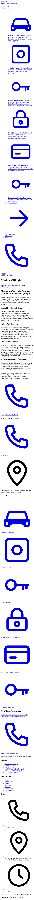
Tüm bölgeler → (9, 790)
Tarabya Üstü (10, 715)
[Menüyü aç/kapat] (11, 274)
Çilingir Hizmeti (9, 767)
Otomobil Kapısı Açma (11, 764)
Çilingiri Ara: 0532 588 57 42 (9, 415)
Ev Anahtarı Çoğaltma (11, 772)
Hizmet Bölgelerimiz (14, 285)
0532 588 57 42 (9, 827)
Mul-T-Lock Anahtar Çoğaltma (10, 672)
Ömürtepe (4, 716)
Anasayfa (7, 6)
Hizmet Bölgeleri (10, 234)
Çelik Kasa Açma (10, 765)
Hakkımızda (8, 236)
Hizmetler (7, 8)
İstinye (23, 716)
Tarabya (3, 715)
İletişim (7, 237)
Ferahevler (24, 715)
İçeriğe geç (4, 1)
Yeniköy (18, 716)
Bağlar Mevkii (11, 716)
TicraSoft (20, 897)
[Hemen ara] (17, 751)
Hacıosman (17, 715)
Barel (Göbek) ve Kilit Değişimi (10, 637)
